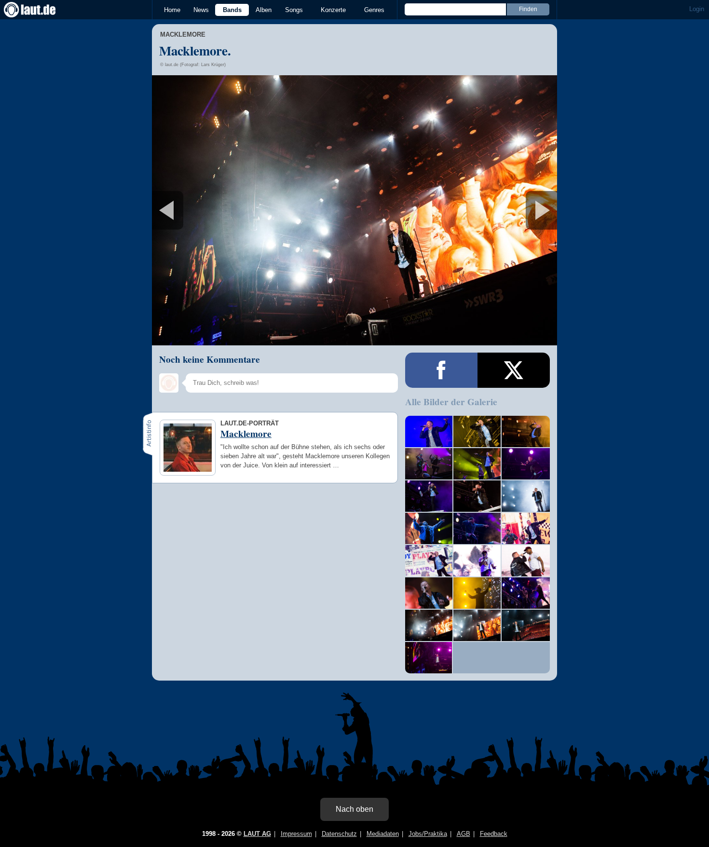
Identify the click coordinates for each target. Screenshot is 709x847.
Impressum (296, 833)
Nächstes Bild (354, 210)
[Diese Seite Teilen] (441, 370)
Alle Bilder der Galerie (451, 402)
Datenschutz (339, 833)
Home (172, 10)
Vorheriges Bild (219, 210)
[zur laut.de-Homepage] (38, 9)
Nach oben (354, 809)
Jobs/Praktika (428, 833)
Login (696, 9)
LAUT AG (257, 833)
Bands (232, 10)
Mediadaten (383, 833)
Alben (264, 10)
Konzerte (333, 10)
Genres (374, 10)
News (201, 10)
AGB (463, 833)
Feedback (493, 833)
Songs (294, 10)
